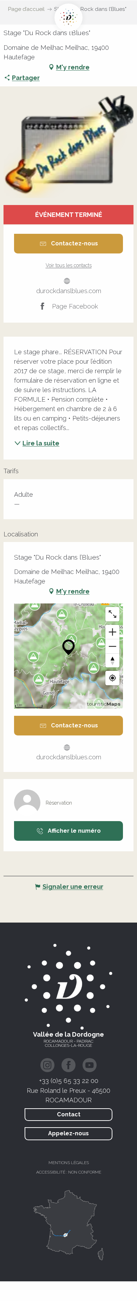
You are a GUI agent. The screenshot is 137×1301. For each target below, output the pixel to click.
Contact (68, 1114)
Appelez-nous (68, 1133)
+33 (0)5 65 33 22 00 (68, 1080)
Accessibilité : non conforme (68, 1172)
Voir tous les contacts (69, 265)
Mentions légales (68, 1163)
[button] (68, 146)
